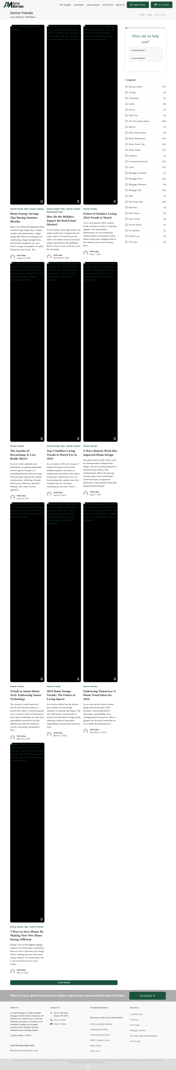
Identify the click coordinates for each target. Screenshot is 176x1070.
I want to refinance (138, 58)
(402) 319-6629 (60, 1020)
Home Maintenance (137, 138)
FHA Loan (133, 115)
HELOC (132, 127)
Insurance (133, 155)
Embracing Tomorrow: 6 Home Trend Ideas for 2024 (99, 695)
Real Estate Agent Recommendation (143, 1036)
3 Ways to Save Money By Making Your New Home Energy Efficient (27, 935)
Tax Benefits (134, 230)
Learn (131, 167)
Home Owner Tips (19, 209)
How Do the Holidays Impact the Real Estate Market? (61, 220)
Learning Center (136, 1014)
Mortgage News (136, 178)
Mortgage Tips (135, 190)
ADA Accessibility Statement (101, 1024)
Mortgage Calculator (138, 173)
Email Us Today (60, 1024)
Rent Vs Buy (134, 219)
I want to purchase (138, 50)
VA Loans (133, 242)
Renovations (134, 213)
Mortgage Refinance (137, 184)
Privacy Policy (95, 1046)
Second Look (135, 1041)
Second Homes (135, 224)
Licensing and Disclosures (100, 1035)
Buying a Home (135, 86)
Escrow (132, 109)
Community (134, 98)
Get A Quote (135, 1025)
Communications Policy (99, 1029)
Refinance (133, 207)
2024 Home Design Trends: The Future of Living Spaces (61, 695)
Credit (131, 104)
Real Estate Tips (55, 212)
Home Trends (36, 209)
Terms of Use (95, 1051)
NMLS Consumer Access (100, 1040)
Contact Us (134, 1020)
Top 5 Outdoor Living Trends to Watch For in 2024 (62, 454)
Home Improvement (137, 132)
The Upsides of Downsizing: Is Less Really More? (23, 454)
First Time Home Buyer (139, 121)
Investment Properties (138, 161)
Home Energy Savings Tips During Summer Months (24, 217)
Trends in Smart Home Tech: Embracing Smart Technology (25, 695)
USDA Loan (134, 236)
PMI (131, 196)
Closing (132, 92)
